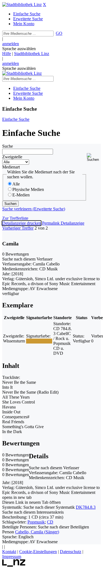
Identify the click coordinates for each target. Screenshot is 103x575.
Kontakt (9, 551)
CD (50, 522)
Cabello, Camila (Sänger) (37, 532)
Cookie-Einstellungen (38, 551)
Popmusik (36, 522)
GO (59, 33)
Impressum (11, 556)
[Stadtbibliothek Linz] (22, 4)
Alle (16, 184)
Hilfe (6, 53)
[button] (94, 157)
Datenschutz (70, 551)
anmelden (10, 43)
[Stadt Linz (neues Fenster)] (14, 565)
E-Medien (21, 195)
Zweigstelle (12, 157)
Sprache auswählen (19, 48)
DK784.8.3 (86, 507)
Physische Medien (28, 189)
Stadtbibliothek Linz (31, 53)
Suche (7, 146)
